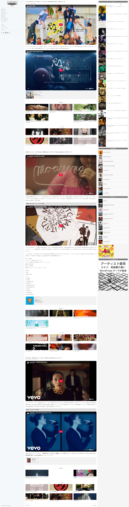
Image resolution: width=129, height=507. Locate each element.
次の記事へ (94, 505)
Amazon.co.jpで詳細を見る (38, 95)
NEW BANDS (5, 18)
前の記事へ (27, 505)
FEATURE (5, 20)
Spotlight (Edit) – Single (35, 458)
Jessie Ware (36, 359)
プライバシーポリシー (5, 27)
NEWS (4, 11)
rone (35, 3)
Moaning (77, 253)
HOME (4, 9)
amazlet (38, 92)
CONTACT (3, 29)
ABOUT (3, 24)
